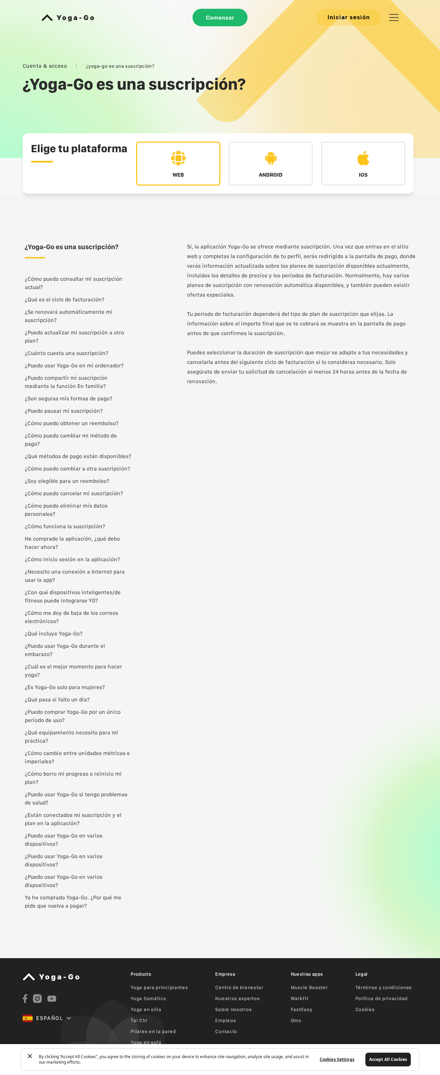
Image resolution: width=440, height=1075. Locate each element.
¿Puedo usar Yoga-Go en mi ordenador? (74, 365)
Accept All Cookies (388, 1059)
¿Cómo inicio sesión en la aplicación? (72, 559)
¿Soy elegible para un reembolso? (67, 481)
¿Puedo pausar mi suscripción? (64, 411)
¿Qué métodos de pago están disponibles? (78, 456)
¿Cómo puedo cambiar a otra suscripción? (77, 468)
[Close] (29, 1056)
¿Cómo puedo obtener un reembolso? (72, 423)
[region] (220, 1059)
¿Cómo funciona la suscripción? (65, 526)
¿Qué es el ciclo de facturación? (64, 299)
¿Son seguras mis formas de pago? (68, 398)
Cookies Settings (337, 1059)
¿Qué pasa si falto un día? (57, 699)
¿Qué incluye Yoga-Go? (53, 633)
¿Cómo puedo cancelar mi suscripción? (74, 493)
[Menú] (394, 17)
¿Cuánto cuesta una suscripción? (66, 353)
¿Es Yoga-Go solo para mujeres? (65, 687)
